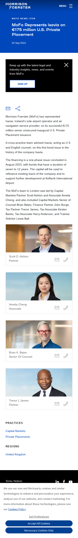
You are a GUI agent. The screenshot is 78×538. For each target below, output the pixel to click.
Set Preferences (39, 516)
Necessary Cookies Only (39, 530)
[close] (66, 65)
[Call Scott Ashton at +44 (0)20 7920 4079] (65, 260)
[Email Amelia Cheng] (57, 308)
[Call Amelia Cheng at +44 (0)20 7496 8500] (65, 308)
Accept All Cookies (39, 523)
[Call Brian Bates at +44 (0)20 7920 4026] (65, 356)
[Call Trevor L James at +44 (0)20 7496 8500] (65, 404)
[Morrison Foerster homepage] (19, 6)
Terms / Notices (14, 481)
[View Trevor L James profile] (39, 389)
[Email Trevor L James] (57, 404)
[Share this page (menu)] (17, 108)
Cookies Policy (17, 509)
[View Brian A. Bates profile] (39, 341)
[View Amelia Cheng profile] (39, 293)
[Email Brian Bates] (57, 356)
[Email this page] (8, 109)
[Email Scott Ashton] (57, 260)
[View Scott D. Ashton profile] (39, 245)
